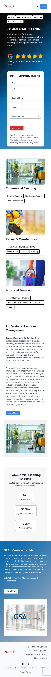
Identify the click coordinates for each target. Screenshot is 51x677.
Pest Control (12, 251)
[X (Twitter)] (28, 664)
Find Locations (40, 658)
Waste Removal (14, 302)
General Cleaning (14, 196)
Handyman (12, 247)
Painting (34, 251)
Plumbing (23, 247)
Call (43, 6)
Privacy (22, 672)
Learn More (13, 413)
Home (27, 647)
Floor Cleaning (13, 298)
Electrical (25, 251)
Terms (28, 672)
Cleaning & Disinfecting (36, 654)
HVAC (32, 247)
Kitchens (39, 302)
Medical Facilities (24, 17)
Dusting (25, 298)
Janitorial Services (39, 647)
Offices (11, 17)
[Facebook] (23, 664)
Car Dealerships (15, 21)
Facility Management (38, 650)
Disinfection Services (34, 196)
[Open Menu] (37, 6)
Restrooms (28, 302)
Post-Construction (15, 200)
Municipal (37, 17)
